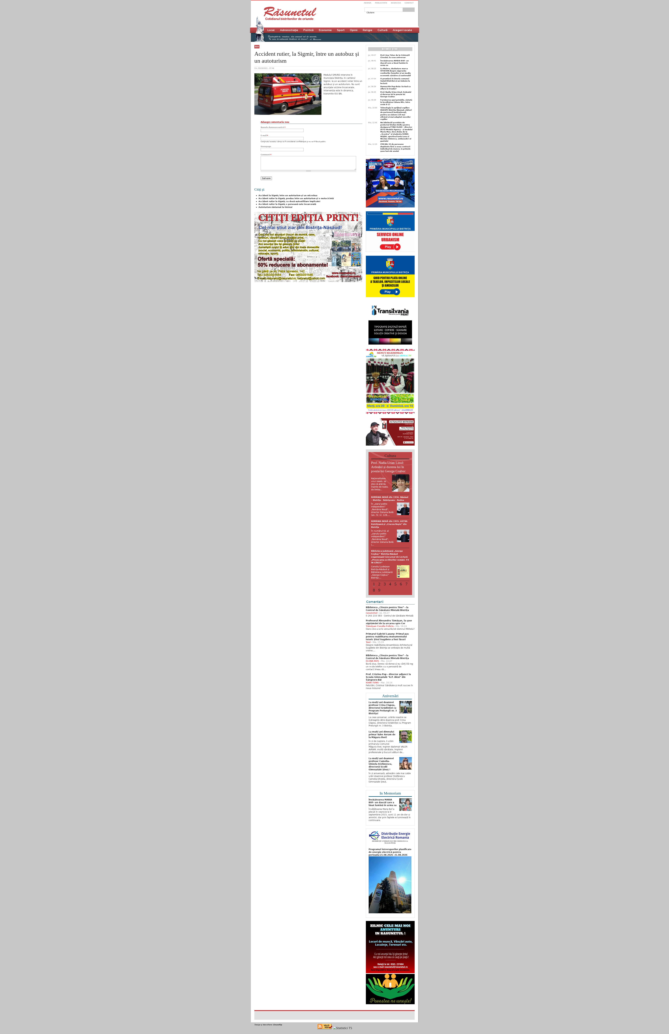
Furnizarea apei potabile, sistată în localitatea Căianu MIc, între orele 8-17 (396, 102)
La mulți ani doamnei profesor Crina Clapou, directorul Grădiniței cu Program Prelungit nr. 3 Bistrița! (383, 686)
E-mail (264, 135)
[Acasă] (290, 13)
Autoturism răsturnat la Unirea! (276, 207)
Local (271, 30)
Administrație (289, 30)
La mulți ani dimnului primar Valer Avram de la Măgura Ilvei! (382, 713)
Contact (409, 3)
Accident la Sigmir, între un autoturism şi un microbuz (288, 195)
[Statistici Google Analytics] (342, 1006)
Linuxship (277, 1003)
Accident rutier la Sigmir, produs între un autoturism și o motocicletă (296, 198)
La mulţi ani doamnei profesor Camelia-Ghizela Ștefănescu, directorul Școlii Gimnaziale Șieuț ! (381, 742)
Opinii (353, 30)
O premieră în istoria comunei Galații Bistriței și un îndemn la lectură (395, 81)
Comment (266, 155)
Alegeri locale (402, 30)
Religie (367, 30)
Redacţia (396, 3)
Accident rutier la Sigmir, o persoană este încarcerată (287, 204)
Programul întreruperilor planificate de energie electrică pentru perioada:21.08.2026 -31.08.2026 (390, 831)
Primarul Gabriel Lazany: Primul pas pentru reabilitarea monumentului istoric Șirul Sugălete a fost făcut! (387, 615)
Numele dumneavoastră (273, 127)
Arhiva (367, 3)
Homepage (266, 146)
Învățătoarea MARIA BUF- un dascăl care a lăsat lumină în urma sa (394, 63)
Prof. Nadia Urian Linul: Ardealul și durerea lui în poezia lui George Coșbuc (395, 94)
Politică (308, 30)
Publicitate (381, 3)
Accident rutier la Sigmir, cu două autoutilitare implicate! (289, 201)
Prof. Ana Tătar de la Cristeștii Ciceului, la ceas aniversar (395, 56)
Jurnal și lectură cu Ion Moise (387, 542)
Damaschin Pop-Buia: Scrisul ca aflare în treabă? (395, 88)
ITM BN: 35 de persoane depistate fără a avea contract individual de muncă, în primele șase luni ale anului (395, 147)
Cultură (382, 30)
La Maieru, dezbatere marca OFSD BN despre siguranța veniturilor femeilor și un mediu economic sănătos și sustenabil (395, 72)
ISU (257, 46)
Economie (325, 30)
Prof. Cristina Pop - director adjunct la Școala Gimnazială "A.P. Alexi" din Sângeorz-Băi (388, 655)
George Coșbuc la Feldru (384, 497)
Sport (341, 30)
